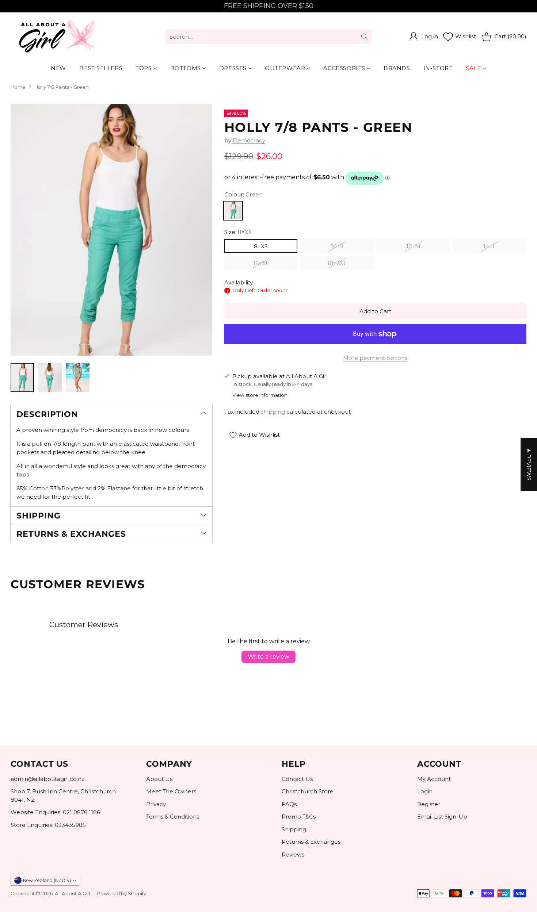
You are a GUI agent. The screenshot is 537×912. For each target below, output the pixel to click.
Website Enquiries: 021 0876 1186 (55, 812)
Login (425, 791)
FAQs (289, 804)
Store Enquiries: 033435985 (48, 824)
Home (18, 87)
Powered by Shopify (121, 893)
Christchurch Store (308, 791)
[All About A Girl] (56, 36)
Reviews (293, 854)
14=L (489, 246)
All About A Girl (72, 893)
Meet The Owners (171, 791)
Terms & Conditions (172, 816)
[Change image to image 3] (78, 377)
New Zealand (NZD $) (47, 880)
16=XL (261, 263)
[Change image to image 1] (22, 377)
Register (428, 804)
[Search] (364, 36)
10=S (337, 246)
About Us (159, 778)
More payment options (375, 358)
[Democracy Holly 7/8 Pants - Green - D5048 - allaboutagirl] (111, 229)
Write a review (268, 656)
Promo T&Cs (299, 816)
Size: (238, 232)
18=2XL (337, 263)
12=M (413, 246)
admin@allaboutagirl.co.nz (47, 778)
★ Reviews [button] (528, 464)
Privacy (156, 804)
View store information (259, 395)
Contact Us (297, 778)
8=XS (261, 246)
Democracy (249, 140)
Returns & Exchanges (311, 841)
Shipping (272, 412)
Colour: (243, 194)
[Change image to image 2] (50, 377)
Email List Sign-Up (442, 816)
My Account (434, 778)
